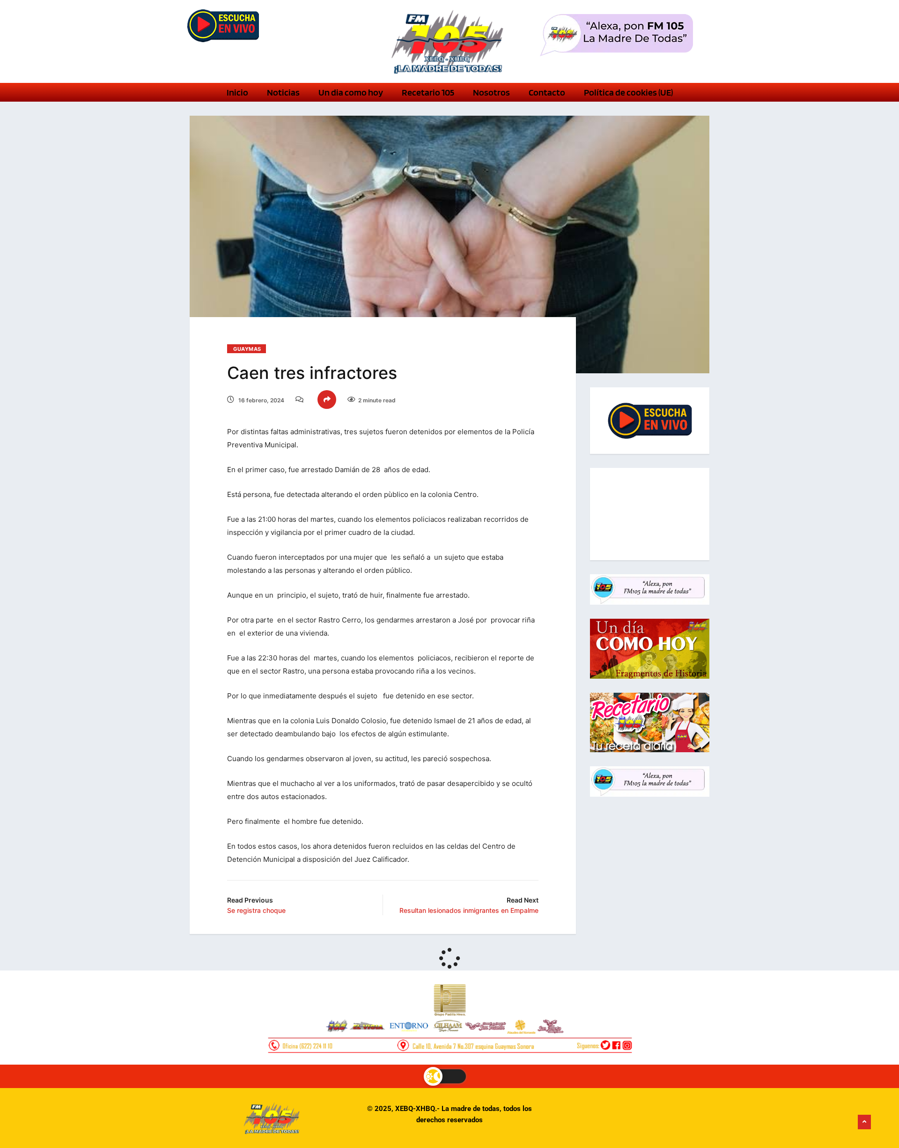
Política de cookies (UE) (628, 92)
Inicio (237, 92)
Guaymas (247, 349)
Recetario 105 (428, 92)
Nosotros (491, 92)
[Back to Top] (864, 1122)
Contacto (547, 92)
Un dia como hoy (350, 92)
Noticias (283, 92)
